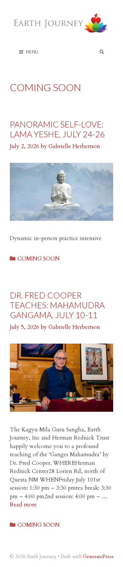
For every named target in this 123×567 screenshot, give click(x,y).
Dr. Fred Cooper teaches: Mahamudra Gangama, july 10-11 (57, 305)
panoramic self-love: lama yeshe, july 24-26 (57, 129)
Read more (23, 504)
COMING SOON (38, 258)
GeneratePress (98, 556)
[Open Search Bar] (102, 52)
